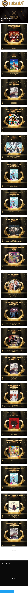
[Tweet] (15, 552)
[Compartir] (12, 552)
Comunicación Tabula (7, 20)
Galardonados (15, 20)
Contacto (3, 567)
